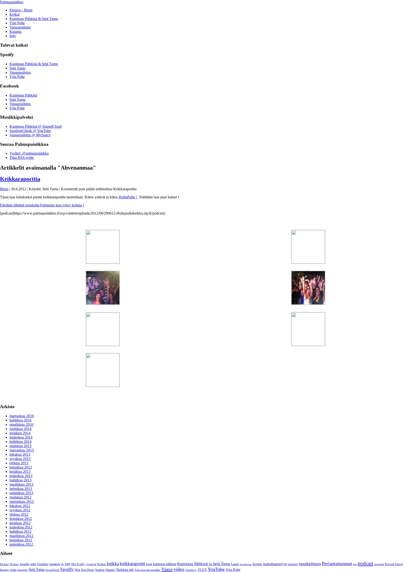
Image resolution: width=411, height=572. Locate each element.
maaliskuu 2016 (21, 424)
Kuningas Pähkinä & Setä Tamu (34, 19)
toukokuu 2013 (21, 476)
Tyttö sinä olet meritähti (147, 570)
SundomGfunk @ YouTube (30, 131)
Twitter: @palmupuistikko (29, 153)
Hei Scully (78, 564)
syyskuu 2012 (20, 510)
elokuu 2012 (19, 514)
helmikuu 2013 (21, 489)
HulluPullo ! (128, 197)
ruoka (13, 570)
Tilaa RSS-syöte (22, 158)
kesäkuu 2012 (20, 523)
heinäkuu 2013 (21, 467)
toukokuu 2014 (21, 437)
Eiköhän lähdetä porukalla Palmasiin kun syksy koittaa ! (42, 205)
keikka (113, 563)
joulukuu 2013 (20, 446)
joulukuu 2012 (20, 497)
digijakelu (54, 564)
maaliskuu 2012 (21, 536)
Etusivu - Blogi (21, 10)
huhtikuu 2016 (20, 420)
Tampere (110, 570)
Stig (77, 570)
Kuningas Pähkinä (23, 95)
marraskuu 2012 (22, 501)
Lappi (235, 564)
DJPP (67, 564)
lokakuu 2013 (20, 454)
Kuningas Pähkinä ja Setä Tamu (203, 564)
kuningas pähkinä (164, 564)
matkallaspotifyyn (275, 564)
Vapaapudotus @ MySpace (30, 135)
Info (13, 36)
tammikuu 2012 (21, 544)
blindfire (42, 564)
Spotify (67, 569)
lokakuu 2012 (20, 506)
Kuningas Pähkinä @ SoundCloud (36, 126)
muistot (293, 564)
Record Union (394, 564)
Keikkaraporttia (20, 179)
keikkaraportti (132, 563)
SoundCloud (52, 570)
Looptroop (246, 564)
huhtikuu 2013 (20, 480)
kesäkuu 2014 (20, 433)
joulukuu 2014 (20, 429)
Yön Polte (17, 23)
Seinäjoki (22, 570)
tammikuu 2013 (21, 493)
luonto (257, 564)
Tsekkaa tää (124, 570)
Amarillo (24, 564)
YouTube (216, 569)
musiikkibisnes (310, 564)
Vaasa (166, 569)
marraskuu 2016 (22, 416)
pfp (355, 564)
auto (33, 564)
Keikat (15, 14)
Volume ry (191, 570)
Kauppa (15, 31)
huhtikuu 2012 (20, 531)
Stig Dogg (87, 570)
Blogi (4, 189)
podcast (365, 563)
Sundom (100, 570)
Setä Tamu (17, 68)
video (178, 569)
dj (62, 564)
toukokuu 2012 (21, 527)
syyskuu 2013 (20, 459)
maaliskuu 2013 (21, 484)
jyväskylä (91, 564)
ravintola (379, 564)
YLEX (202, 570)
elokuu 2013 (19, 463)
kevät (149, 564)
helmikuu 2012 (21, 540)
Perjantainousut (337, 563)
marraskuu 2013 (22, 450)
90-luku (14, 564)
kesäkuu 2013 (20, 471)
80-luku (4, 564)
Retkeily (4, 570)
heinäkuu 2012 (21, 519)
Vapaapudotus (20, 27)
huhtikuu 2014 (20, 442)
